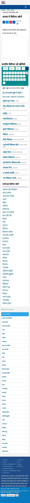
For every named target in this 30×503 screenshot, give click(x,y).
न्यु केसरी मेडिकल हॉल (11, 145)
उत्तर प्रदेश (5, 443)
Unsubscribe (6, 472)
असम (3, 330)
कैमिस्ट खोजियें (10, 10)
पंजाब (3, 420)
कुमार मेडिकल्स (8, 129)
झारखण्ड (4, 377)
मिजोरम (4, 404)
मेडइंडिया (3, 10)
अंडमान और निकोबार (7, 318)
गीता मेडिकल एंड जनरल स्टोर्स (14, 106)
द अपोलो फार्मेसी (9, 173)
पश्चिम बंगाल (5, 451)
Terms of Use (17, 491)
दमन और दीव (5, 349)
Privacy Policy (8, 491)
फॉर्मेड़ (5, 113)
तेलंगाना (4, 435)
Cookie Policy (3, 491)
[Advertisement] (15, 47)
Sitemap (19, 464)
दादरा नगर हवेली (6, 345)
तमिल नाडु (4, 431)
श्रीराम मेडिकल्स (9, 157)
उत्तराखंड (4, 447)
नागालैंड (4, 408)
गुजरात (3, 361)
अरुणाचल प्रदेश (6, 326)
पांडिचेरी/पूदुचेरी (6, 416)
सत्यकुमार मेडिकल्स (10, 124)
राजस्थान (4, 424)
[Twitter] (7, 22)
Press (18, 462)
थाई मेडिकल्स (7, 119)
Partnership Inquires (8, 468)
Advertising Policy (7, 466)
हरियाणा (4, 365)
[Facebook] (3, 22)
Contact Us (20, 459)
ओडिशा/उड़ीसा (5, 412)
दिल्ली (3, 353)
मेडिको (5, 134)
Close (17, 495)
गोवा (3, 357)
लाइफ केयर (7, 152)
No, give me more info (11, 495)
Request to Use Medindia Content (11, 470)
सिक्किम (4, 427)
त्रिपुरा (3, 439)
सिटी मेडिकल (8, 139)
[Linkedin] (13, 22)
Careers (5, 462)
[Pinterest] (10, 22)
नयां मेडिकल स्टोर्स (9, 178)
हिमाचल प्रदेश (5, 369)
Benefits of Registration (9, 464)
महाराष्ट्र (4, 392)
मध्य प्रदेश (4, 388)
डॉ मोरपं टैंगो (7, 168)
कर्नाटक (4, 380)
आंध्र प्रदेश (5, 322)
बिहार (3, 333)
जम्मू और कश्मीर (6, 373)
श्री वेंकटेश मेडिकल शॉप (11, 162)
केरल (3, 384)
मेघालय (4, 400)
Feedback (19, 466)
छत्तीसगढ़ (4, 341)
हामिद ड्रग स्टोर (9, 101)
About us (5, 459)
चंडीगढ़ (4, 337)
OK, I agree (3, 495)
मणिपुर (3, 396)
